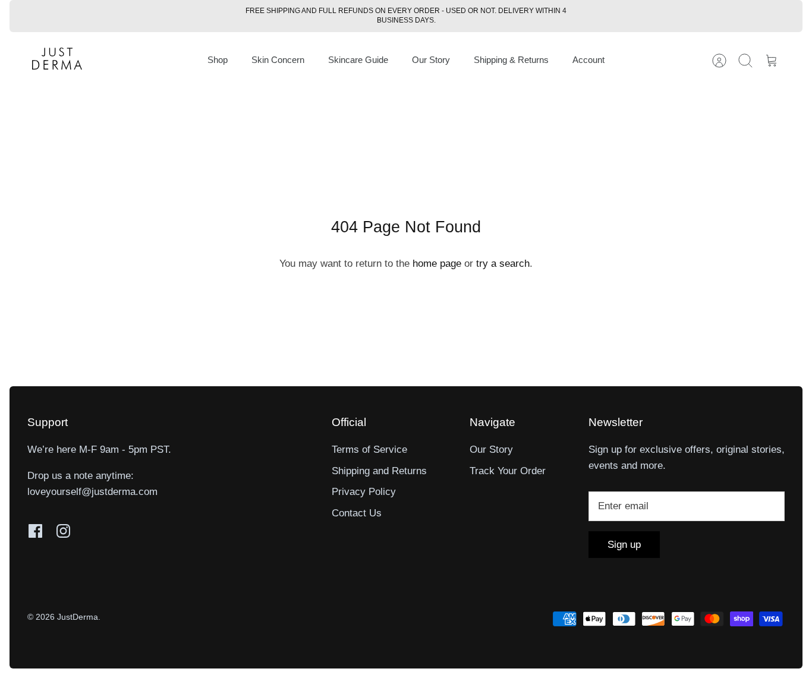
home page (437, 263)
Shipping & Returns (511, 60)
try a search (503, 263)
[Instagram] (63, 531)
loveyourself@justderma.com (92, 491)
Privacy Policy (364, 491)
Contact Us (357, 513)
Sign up (624, 544)
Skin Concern (277, 60)
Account (588, 60)
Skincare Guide (358, 60)
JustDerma (77, 617)
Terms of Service (369, 449)
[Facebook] (35, 531)
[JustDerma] (57, 60)
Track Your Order (508, 471)
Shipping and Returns (379, 471)
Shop (217, 60)
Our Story (431, 60)
